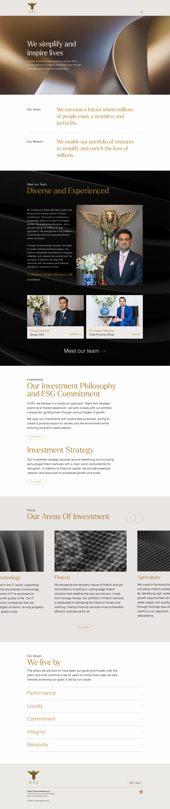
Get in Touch (135, 783)
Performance (41, 693)
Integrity (36, 732)
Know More (36, 437)
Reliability (37, 745)
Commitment (41, 719)
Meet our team (82, 351)
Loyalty (35, 706)
